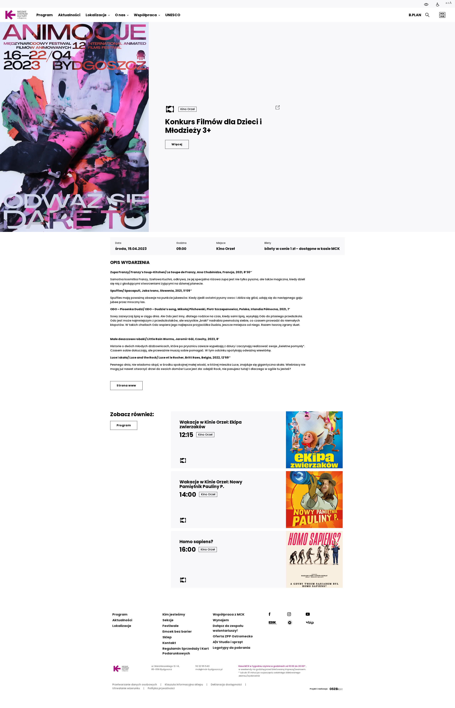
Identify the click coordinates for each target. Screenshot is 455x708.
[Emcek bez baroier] (437, 4)
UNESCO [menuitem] (172, 15)
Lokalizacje (121, 626)
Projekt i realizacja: (319, 689)
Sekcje (167, 620)
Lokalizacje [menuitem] (96, 15)
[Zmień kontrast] (426, 4)
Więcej (177, 144)
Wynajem (221, 620)
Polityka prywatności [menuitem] (161, 688)
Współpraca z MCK (228, 614)
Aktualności (122, 620)
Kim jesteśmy (173, 614)
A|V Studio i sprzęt (228, 642)
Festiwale (170, 626)
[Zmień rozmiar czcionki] (448, 3)
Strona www (126, 385)
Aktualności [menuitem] (69, 15)
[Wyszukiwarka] (427, 15)
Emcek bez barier (177, 631)
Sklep (167, 637)
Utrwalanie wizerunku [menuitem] (126, 688)
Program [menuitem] (44, 15)
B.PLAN (415, 14)
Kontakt (169, 643)
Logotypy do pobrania (231, 647)
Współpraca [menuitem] (145, 15)
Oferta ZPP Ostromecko (233, 636)
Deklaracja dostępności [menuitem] (226, 684)
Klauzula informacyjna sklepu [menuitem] (184, 684)
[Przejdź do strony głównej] (16, 15)
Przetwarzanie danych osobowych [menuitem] (134, 684)
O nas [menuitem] (120, 15)
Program (124, 425)
